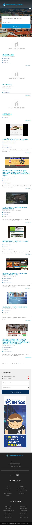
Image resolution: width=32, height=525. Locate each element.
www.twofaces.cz (7, 58)
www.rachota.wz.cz (7, 88)
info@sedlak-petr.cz (7, 183)
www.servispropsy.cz (7, 244)
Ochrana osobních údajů (21, 490)
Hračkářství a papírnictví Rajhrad (15, 139)
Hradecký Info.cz (8, 514)
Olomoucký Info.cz (24, 515)
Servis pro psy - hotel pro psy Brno (15, 241)
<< (3, 363)
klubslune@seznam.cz (8, 314)
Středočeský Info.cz (23, 514)
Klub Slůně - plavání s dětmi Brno (14, 307)
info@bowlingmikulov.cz (8, 282)
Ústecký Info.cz (8, 508)
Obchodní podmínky (21, 488)
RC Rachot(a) (7, 84)
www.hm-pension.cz (7, 212)
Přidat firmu (21, 486)
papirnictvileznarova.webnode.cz (10, 142)
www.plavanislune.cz (7, 310)
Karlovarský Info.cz (23, 517)
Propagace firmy (7, 493)
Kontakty (22, 491)
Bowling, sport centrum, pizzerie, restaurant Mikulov (14, 274)
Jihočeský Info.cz (23, 510)
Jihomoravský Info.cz (8, 515)
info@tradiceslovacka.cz (8, 351)
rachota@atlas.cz (7, 92)
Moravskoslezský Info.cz (8, 510)
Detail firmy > (28, 65)
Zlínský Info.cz (23, 512)
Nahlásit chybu (22, 493)
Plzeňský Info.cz (23, 506)
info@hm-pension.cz (7, 216)
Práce (8, 491)
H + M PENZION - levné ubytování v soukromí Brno (14, 208)
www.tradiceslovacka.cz (8, 347)
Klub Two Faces (8, 55)
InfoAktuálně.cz (12, 523)
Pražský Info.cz (23, 508)
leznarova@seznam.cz (8, 147)
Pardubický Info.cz (8, 506)
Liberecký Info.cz (8, 517)
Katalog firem (8, 488)
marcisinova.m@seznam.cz (9, 249)
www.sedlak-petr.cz (7, 178)
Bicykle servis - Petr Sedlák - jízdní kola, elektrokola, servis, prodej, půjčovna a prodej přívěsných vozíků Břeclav (15, 173)
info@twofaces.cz (7, 62)
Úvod (8, 486)
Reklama (8, 495)
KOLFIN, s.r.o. (7, 114)
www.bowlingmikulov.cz (8, 278)
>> (23, 363)
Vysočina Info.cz (8, 512)
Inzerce (7, 490)
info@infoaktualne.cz (16, 469)
